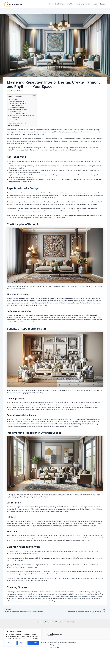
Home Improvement (82, 4)
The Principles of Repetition (17, 103)
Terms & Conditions (57, 622)
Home (51, 4)
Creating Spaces (14, 125)
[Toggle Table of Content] (33, 96)
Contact (102, 4)
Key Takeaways (13, 99)
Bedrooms (15, 121)
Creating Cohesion (17, 111)
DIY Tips (70, 4)
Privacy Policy (44, 622)
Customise (11, 643)
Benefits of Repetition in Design (18, 109)
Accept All (34, 643)
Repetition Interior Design (16, 101)
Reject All (22, 643)
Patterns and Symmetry (18, 107)
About (95, 4)
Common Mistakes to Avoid (17, 123)
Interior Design (60, 4)
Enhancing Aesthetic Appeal (19, 113)
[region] (22, 637)
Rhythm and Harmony (17, 105)
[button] (89, 4)
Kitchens (14, 119)
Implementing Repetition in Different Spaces (22, 115)
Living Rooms (15, 117)
